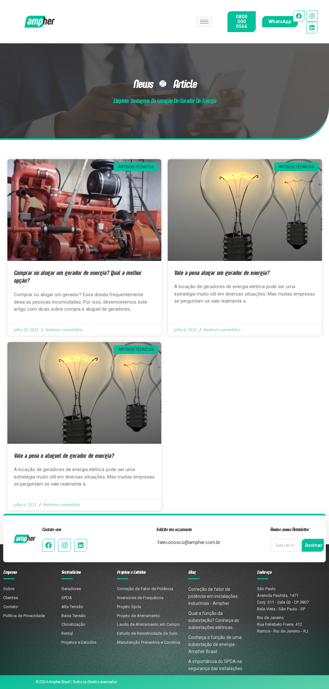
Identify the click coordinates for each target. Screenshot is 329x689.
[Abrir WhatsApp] (313, 673)
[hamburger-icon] (204, 21)
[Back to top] (314, 651)
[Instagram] (312, 16)
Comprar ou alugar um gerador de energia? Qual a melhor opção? (77, 276)
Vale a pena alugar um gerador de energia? (221, 272)
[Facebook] (299, 16)
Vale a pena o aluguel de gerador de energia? (64, 455)
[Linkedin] (312, 27)
